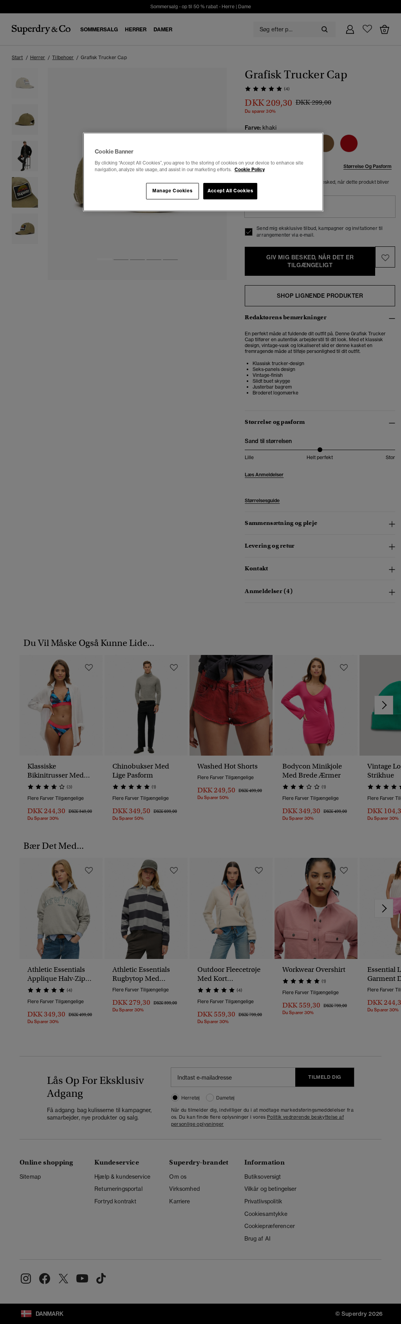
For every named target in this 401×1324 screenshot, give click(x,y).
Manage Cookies (172, 191)
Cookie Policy (250, 169)
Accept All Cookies (230, 191)
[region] (203, 172)
